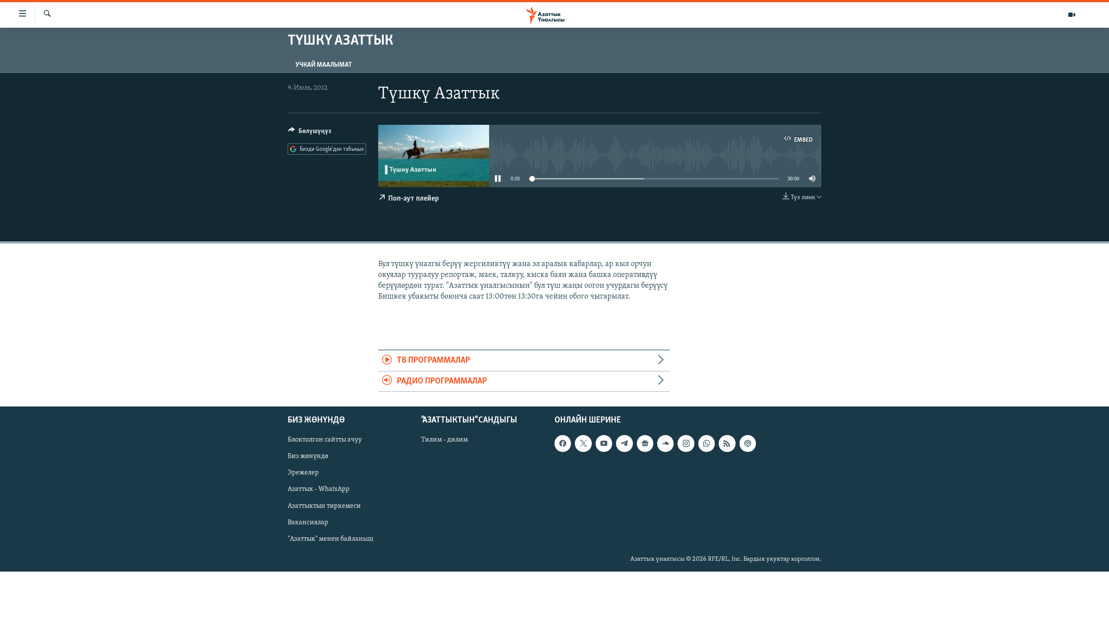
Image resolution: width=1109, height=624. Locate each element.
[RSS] (727, 443)
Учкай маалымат (323, 65)
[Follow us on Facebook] (562, 443)
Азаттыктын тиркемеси (324, 506)
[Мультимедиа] (1072, 15)
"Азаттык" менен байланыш (330, 539)
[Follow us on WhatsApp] (706, 443)
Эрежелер (303, 472)
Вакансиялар (308, 522)
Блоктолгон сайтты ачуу (325, 439)
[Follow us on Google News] (645, 443)
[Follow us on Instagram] (686, 443)
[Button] (309, 133)
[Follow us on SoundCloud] (665, 443)
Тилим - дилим (444, 439)
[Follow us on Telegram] (624, 443)
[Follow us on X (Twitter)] (583, 443)
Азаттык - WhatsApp (319, 489)
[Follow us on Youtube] (604, 443)
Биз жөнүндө (308, 456)
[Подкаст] (747, 443)
